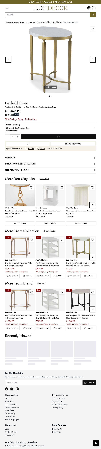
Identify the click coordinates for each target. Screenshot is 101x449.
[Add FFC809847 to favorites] (92, 28)
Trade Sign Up (57, 429)
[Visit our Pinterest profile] (6, 388)
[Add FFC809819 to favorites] (92, 239)
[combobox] (47, 14)
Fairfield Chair (57, 22)
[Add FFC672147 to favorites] (92, 292)
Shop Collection (50, 231)
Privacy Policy (10, 413)
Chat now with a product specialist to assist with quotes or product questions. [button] (78, 436)
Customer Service (58, 399)
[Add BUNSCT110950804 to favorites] (61, 187)
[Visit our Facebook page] (12, 389)
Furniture (14, 22)
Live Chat (31, 148)
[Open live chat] (96, 443)
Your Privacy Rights (12, 419)
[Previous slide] (8, 60)
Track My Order (11, 432)
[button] (94, 8)
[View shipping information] (50, 127)
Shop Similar (44, 178)
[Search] (93, 14)
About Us (8, 399)
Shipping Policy (57, 407)
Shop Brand (41, 283)
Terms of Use (10, 416)
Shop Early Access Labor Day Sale (51, 2)
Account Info (9, 435)
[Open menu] (7, 8)
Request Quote (57, 402)
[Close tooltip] (97, 436)
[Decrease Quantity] (7, 136)
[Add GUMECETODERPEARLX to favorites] (92, 187)
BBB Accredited (11, 405)
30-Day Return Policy (59, 405)
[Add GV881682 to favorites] (31, 187)
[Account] (89, 8)
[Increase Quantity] (17, 136)
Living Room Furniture (27, 22)
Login (7, 429)
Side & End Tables (43, 22)
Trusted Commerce (12, 407)
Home (7, 22)
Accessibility (9, 410)
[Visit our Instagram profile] (17, 389)
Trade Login (56, 432)
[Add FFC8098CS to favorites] (61, 239)
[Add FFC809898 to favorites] (31, 239)
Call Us (42, 148)
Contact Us (9, 402)
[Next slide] (93, 60)
